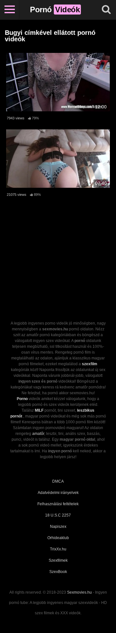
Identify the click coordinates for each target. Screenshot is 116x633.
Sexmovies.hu (79, 592)
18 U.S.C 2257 (58, 515)
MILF (39, 410)
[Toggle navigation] (9, 9)
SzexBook (58, 571)
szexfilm (89, 364)
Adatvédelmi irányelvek (58, 492)
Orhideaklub (58, 538)
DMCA (58, 481)
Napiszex (58, 526)
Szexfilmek (58, 560)
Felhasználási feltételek (58, 504)
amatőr (38, 433)
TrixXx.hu (58, 549)
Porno (22, 399)
